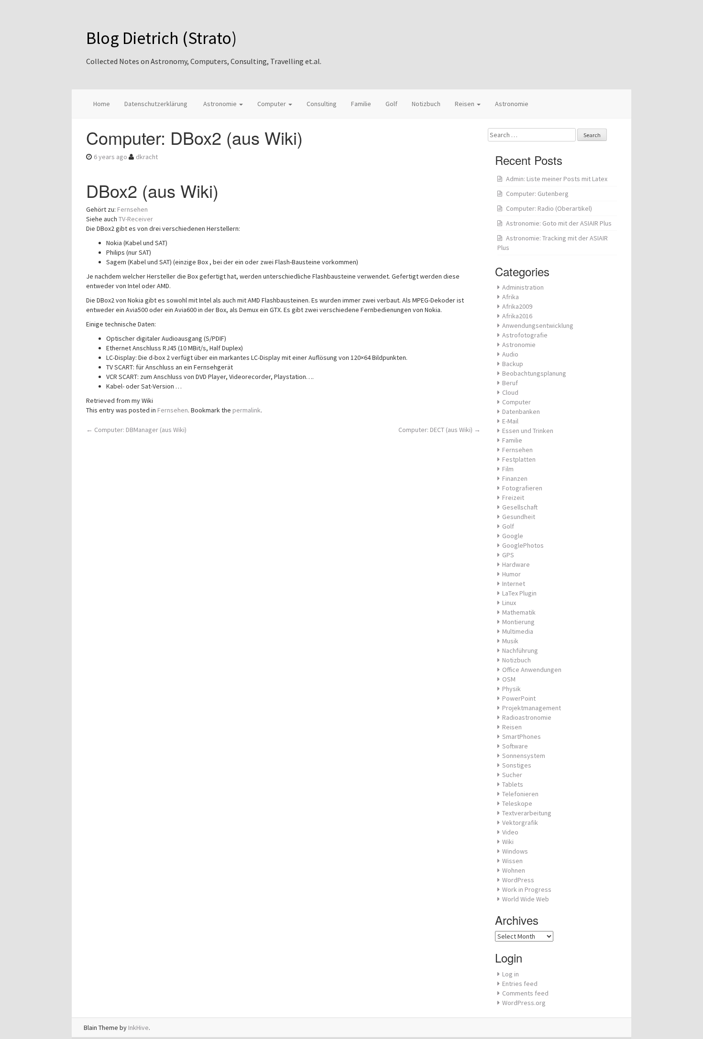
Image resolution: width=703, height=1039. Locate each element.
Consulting (322, 103)
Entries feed (520, 983)
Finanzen (514, 478)
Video (510, 832)
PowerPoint (519, 698)
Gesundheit (518, 516)
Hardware (516, 564)
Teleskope (517, 803)
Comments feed (525, 993)
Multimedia (517, 631)
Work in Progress (526, 889)
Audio (510, 354)
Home (101, 103)
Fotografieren (522, 488)
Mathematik (519, 612)
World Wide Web (525, 899)
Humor (511, 574)
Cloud (510, 392)
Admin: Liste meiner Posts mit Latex (556, 178)
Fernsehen (132, 209)
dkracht (147, 156)
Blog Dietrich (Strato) (161, 38)
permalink (246, 410)
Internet (513, 583)
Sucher (512, 774)
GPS (508, 555)
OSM (509, 679)
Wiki (508, 841)
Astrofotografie (525, 335)
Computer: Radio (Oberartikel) (549, 208)
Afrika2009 (517, 306)
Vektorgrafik (520, 822)
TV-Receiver (136, 219)
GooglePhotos (523, 545)
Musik (510, 641)
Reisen (465, 103)
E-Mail (510, 421)
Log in (510, 974)
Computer (272, 103)
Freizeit (513, 497)
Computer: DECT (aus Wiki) (439, 429)
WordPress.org (524, 1002)
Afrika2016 (517, 316)
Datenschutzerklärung (155, 103)
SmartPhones (521, 736)
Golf (391, 103)
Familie (361, 103)
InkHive (138, 1027)
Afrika (510, 296)
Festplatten (519, 459)
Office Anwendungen (531, 669)
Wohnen (513, 870)
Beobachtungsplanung (534, 373)
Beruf (510, 383)
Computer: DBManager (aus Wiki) (136, 429)
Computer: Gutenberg (537, 193)
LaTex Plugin (519, 593)
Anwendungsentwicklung (537, 325)
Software (515, 746)
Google (512, 535)
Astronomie (220, 103)
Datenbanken (521, 411)
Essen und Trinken (527, 430)
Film (508, 469)
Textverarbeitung (526, 813)
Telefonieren (520, 794)
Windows (515, 851)
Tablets (512, 784)
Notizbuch (426, 103)
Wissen (512, 860)
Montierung (518, 621)
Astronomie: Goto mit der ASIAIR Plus (559, 223)
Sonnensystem (523, 755)
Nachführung (520, 650)
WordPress (518, 880)
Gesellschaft (520, 507)
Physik (511, 688)
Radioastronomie (526, 717)
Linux (509, 602)
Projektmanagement (531, 707)
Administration (523, 287)
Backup (512, 363)
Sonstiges (516, 765)
